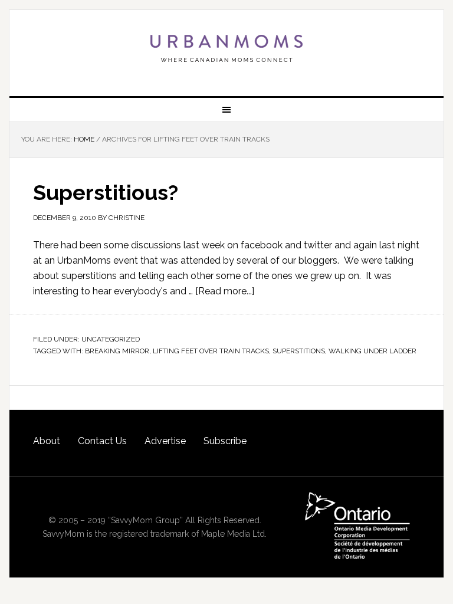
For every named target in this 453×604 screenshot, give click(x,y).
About (46, 441)
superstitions (299, 351)
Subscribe (225, 441)
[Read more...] (224, 291)
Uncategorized (110, 339)
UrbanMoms (226, 48)
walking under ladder (372, 351)
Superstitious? (105, 192)
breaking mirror (117, 351)
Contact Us (102, 441)
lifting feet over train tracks (211, 351)
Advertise (165, 441)
